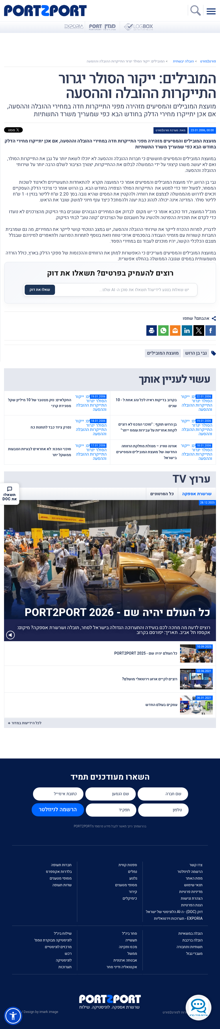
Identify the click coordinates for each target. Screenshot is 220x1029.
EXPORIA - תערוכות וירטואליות (178, 918)
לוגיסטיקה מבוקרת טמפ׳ (53, 940)
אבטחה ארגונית (125, 960)
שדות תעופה (62, 885)
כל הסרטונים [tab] (162, 494)
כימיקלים (130, 898)
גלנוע (133, 878)
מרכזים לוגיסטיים (58, 947)
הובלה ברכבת (192, 940)
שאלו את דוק (40, 289)
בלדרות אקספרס (59, 871)
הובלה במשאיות (190, 933)
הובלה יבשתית (183, 61)
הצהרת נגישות (192, 898)
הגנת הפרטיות (192, 905)
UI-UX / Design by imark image (35, 1011)
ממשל (132, 953)
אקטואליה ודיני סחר (122, 967)
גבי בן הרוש (196, 353)
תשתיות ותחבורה (190, 947)
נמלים (132, 871)
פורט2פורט (208, 61)
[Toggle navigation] (212, 11)
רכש (68, 953)
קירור (133, 892)
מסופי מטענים (126, 885)
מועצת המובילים (163, 353)
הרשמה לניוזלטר (58, 809)
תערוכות (65, 967)
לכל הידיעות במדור (26, 723)
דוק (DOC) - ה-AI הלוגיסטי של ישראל (174, 912)
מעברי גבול (194, 953)
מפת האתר (194, 878)
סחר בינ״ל (129, 933)
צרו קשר (196, 865)
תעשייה (131, 940)
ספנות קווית (128, 865)
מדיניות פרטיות (191, 892)
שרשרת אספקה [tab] (197, 494)
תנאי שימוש (193, 885)
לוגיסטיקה (64, 960)
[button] (13, 1016)
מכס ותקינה (128, 947)
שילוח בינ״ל (63, 933)
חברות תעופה (61, 865)
